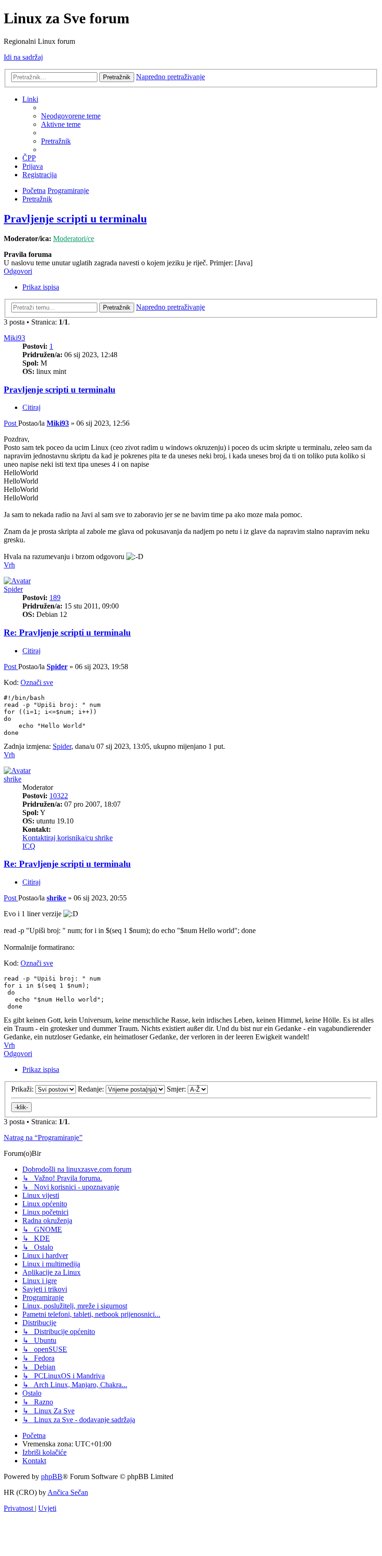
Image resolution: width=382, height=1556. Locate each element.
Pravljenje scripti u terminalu (75, 219)
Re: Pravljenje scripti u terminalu (67, 632)
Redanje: (92, 1089)
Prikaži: (23, 1089)
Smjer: (177, 1089)
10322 (58, 796)
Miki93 (14, 338)
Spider (13, 589)
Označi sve (36, 682)
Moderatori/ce (73, 238)
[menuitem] (71, 116)
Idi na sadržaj (23, 57)
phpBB (51, 1476)
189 (55, 598)
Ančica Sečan (68, 1492)
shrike (12, 779)
